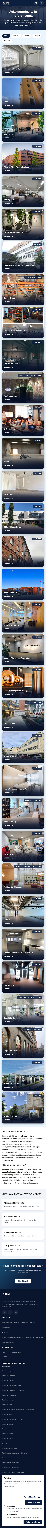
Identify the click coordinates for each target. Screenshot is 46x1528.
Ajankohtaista (7, 1337)
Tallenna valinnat (33, 1522)
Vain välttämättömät (32, 1497)
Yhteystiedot (16, 1337)
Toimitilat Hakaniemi (9, 1376)
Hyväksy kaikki (34, 1502)
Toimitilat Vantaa (7, 1439)
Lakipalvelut (6, 1327)
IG (16, 1312)
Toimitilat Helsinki (8, 1380)
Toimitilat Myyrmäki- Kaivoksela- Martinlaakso (18, 1410)
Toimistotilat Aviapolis (9, 1448)
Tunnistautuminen (8, 1342)
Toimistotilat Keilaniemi (10, 1458)
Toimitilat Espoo (7, 1371)
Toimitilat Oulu (7, 1414)
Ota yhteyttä (23, 1281)
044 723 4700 (7, 1352)
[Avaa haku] (42, 3)
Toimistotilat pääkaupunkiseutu (13, 1472)
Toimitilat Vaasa (7, 1434)
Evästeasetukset (33, 1491)
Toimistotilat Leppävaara (10, 1467)
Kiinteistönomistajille (30, 1322)
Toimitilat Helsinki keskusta (11, 1385)
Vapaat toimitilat (7, 1322)
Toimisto (16, 36)
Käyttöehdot (39, 1337)
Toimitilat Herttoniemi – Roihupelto (13, 1390)
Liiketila (37, 36)
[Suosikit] (36, 3)
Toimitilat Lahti (7, 1405)
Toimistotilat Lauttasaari (10, 1463)
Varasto (27, 36)
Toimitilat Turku (7, 1429)
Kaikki (6, 36)
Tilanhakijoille (18, 1322)
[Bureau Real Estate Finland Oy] (6, 1294)
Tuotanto (7, 41)
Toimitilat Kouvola (8, 1400)
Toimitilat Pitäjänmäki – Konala (12, 1419)
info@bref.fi (17, 1352)
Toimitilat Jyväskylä (9, 1395)
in (4, 1312)
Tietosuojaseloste (27, 1337)
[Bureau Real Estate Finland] (6, 3)
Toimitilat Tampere (8, 1424)
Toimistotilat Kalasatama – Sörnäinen (15, 1453)
